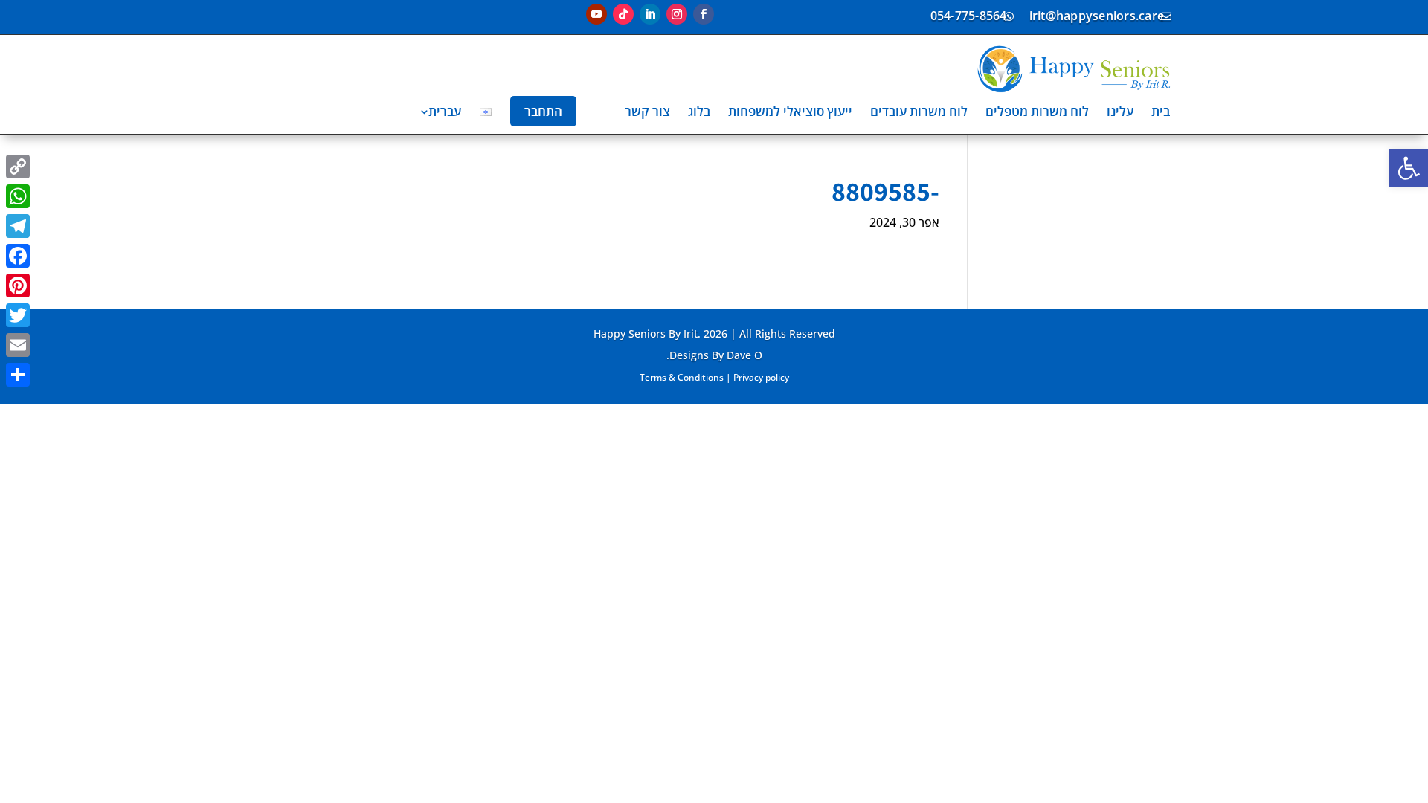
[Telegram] (18, 226)
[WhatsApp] (18, 196)
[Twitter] (18, 315)
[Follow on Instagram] (676, 14)
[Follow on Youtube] (596, 14)
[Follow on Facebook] (703, 14)
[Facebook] (18, 256)
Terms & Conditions (682, 377)
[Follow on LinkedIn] (650, 14)
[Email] (18, 345)
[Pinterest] (18, 285)
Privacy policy (761, 377)
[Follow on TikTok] (623, 14)
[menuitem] (1161, 111)
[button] (1408, 168)
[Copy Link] (18, 166)
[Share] (18, 375)
